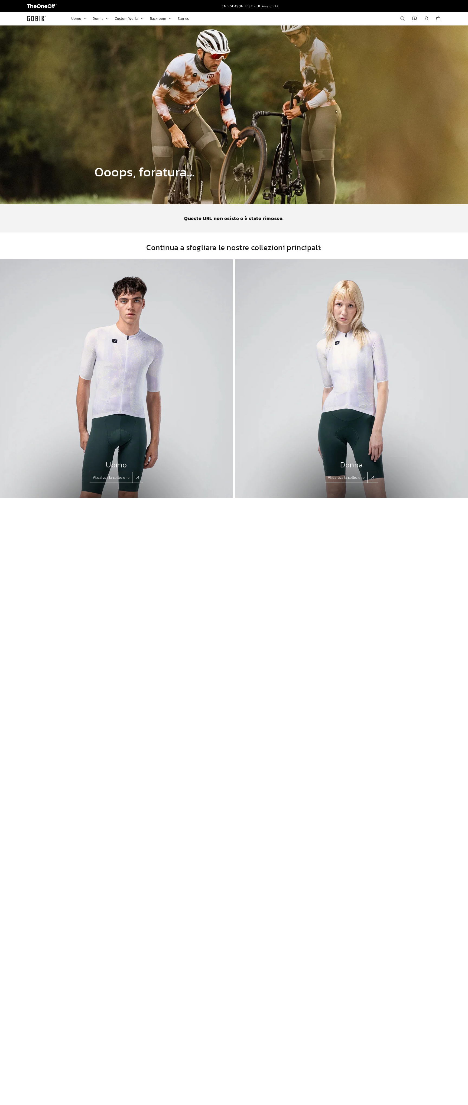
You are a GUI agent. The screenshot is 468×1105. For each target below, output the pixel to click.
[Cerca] (402, 18)
